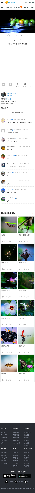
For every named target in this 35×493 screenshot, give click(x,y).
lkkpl (12, 36)
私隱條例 (26, 466)
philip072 (9, 155)
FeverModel (4, 438)
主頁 (2, 7)
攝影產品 (26, 435)
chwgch (9, 172)
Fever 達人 (4, 435)
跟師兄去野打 (5, 346)
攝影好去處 (4, 452)
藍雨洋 (9, 189)
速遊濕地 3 (22, 346)
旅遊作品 (3, 460)
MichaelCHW (11, 147)
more (32, 213)
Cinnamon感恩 (11, 164)
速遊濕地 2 (4, 374)
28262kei (9, 130)
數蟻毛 (3, 235)
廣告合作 (26, 458)
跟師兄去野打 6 (23, 263)
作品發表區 (4, 440)
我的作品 (18, 7)
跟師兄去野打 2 (23, 318)
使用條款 (26, 463)
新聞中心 (3, 432)
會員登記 (26, 460)
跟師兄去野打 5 (5, 290)
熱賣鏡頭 (15, 460)
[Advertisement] (17, 64)
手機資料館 (16, 438)
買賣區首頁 (27, 432)
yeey (8, 119)
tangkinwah (10, 181)
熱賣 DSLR (16, 463)
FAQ (32, 7)
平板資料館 (16, 440)
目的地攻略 (4, 458)
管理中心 (26, 7)
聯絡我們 (26, 455)
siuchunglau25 (11, 138)
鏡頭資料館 (16, 435)
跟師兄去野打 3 (5, 318)
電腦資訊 (26, 440)
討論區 (3, 443)
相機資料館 (16, 432)
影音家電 (26, 443)
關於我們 (26, 452)
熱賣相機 (15, 458)
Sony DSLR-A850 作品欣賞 (11, 94)
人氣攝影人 (9, 7)
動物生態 (8, 99)
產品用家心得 (16, 443)
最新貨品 (15, 455)
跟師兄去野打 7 (5, 263)
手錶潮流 (26, 446)
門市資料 (15, 452)
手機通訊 (26, 438)
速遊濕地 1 (22, 374)
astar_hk (9, 198)
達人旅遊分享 (5, 463)
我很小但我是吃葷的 (24, 235)
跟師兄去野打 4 (23, 290)
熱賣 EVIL (15, 466)
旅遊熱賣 (3, 455)
